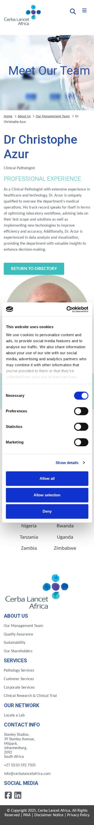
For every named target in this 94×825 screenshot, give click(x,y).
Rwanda (65, 526)
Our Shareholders (18, 651)
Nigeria (29, 526)
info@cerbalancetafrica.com (27, 774)
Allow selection (47, 495)
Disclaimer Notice (48, 815)
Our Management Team (53, 116)
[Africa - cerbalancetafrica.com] (37, 591)
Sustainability (14, 643)
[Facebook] (9, 795)
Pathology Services (19, 671)
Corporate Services (19, 688)
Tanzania (29, 537)
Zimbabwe (65, 548)
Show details (67, 463)
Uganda (65, 537)
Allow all (47, 478)
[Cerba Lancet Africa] (22, 15)
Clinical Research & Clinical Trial (30, 696)
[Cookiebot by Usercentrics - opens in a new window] (67, 309)
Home (8, 116)
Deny (47, 511)
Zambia (29, 548)
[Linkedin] (18, 795)
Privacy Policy (78, 815)
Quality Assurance (18, 634)
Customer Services (19, 679)
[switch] (81, 411)
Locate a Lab (14, 715)
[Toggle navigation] (84, 11)
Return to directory (34, 268)
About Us (24, 116)
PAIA (27, 815)
